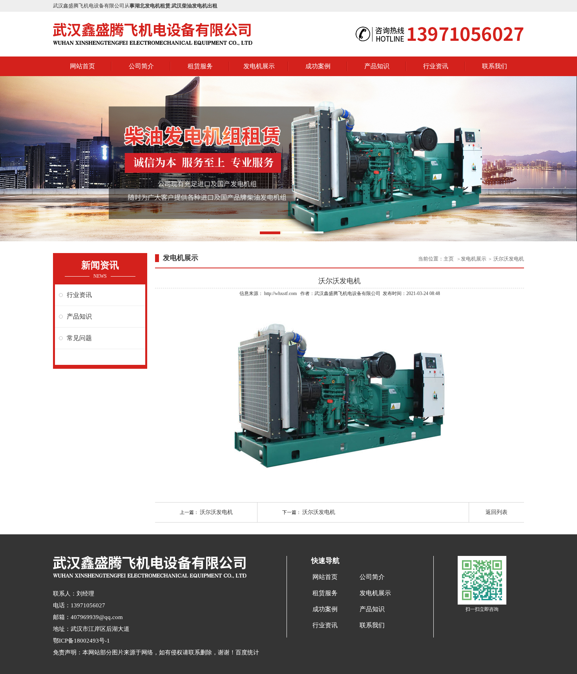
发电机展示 (259, 66)
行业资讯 (435, 66)
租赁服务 (200, 66)
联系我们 (494, 66)
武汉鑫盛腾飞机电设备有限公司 (347, 293)
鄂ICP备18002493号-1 (81, 641)
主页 (449, 259)
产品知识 (376, 66)
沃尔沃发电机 (508, 259)
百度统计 (247, 652)
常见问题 (79, 338)
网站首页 (82, 66)
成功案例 (317, 66)
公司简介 (141, 66)
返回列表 (497, 512)
